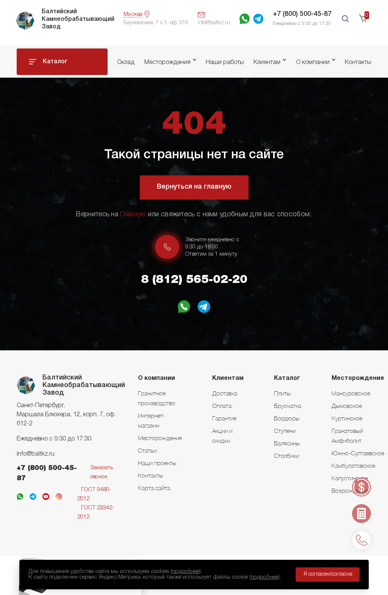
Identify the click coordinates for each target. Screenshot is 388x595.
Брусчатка (287, 405)
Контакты (358, 62)
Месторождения (167, 62)
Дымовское (347, 405)
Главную (133, 214)
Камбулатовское (353, 465)
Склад (126, 62)
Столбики (286, 455)
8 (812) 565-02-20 (194, 280)
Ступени (285, 430)
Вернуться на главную (194, 187)
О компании (313, 62)
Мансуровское (351, 393)
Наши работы (225, 62)
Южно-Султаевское (358, 453)
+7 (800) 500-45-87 (302, 14)
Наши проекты (157, 462)
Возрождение (350, 490)
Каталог (55, 61)
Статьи (147, 450)
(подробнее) (186, 571)
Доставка (224, 393)
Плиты (282, 393)
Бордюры (286, 418)
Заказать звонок (101, 472)
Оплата (222, 405)
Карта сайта (154, 487)
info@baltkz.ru (36, 454)
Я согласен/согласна (328, 574)
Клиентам (266, 62)
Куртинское (347, 418)
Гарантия (224, 418)
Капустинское (350, 478)
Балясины (287, 443)
